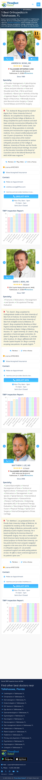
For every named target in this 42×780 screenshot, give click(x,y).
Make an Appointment (14, 182)
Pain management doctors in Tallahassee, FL (18, 725)
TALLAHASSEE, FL (15, 9)
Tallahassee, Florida (13, 689)
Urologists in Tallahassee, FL (12, 747)
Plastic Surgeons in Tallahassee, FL (15, 732)
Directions (29, 73)
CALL (9, 59)
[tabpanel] (21, 45)
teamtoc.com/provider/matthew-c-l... (19, 582)
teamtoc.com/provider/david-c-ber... (19, 376)
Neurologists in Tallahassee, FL (13, 719)
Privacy (4, 774)
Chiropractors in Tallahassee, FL (13, 697)
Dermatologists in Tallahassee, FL (14, 700)
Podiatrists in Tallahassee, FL (13, 735)
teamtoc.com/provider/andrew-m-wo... (19, 192)
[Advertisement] (21, 658)
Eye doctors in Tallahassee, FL (13, 709)
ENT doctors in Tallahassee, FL (13, 706)
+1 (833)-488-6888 (14, 768)
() (26, 66)
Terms (11, 774)
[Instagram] (9, 771)
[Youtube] (13, 771)
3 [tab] (22, 272)
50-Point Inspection (13, 22)
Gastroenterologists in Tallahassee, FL (16, 712)
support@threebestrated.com (16, 764)
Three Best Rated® (20, 778)
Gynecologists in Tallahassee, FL (14, 716)
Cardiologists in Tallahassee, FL (13, 693)
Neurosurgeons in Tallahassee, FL (14, 722)
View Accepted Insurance (14, 172)
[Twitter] (6, 771)
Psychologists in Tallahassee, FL (14, 744)
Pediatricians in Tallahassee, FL (13, 728)
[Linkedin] (17, 771)
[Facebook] (2, 771)
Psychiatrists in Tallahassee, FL (13, 741)
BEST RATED (5, 9)
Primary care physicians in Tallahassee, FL (17, 738)
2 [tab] (20, 272)
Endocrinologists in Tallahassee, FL (14, 703)
